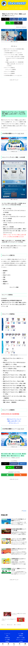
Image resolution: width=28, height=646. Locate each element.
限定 (23, 455)
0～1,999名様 (5, 453)
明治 (9, 455)
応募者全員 (7, 637)
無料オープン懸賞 (21, 637)
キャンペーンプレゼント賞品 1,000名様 (14, 54)
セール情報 (7, 639)
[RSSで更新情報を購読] (20, 474)
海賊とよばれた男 (16, 457)
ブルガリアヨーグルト (7, 457)
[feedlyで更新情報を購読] (7, 474)
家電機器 (4, 455)
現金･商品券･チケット (16, 455)
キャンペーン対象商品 (10, 71)
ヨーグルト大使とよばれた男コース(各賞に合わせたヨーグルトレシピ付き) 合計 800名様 (15, 58)
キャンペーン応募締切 (10, 73)
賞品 (7, 635)
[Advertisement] (14, 95)
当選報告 (7, 641)
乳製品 (24, 453)
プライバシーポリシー (20, 639)
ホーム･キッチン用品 (17, 453)
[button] (18, 23)
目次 (12, 46)
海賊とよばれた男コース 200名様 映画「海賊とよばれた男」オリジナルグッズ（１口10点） (14, 64)
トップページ (7, 633)
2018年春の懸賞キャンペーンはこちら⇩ (13, 52)
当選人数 (21, 635)
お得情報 (21, 641)
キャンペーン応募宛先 (11, 69)
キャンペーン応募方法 (10, 67)
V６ (10, 453)
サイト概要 (20, 633)
